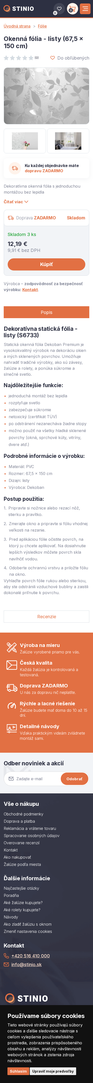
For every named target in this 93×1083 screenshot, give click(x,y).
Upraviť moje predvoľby (53, 1071)
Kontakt (30, 289)
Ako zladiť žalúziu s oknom (28, 924)
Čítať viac (13, 201)
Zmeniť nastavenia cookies (28, 931)
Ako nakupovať (17, 857)
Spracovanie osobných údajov (32, 835)
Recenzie (46, 616)
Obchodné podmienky (23, 814)
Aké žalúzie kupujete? (23, 902)
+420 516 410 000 (30, 955)
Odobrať (74, 779)
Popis (46, 312)
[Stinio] (18, 8)
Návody (11, 916)
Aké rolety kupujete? (22, 909)
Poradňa (11, 895)
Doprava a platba (19, 821)
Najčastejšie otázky (21, 888)
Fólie (42, 26)
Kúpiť (46, 264)
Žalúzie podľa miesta (22, 864)
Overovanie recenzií (21, 842)
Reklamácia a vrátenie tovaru (30, 828)
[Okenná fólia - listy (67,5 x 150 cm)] (46, 96)
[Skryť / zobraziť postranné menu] (85, 8)
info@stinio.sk (26, 964)
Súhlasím (18, 1071)
